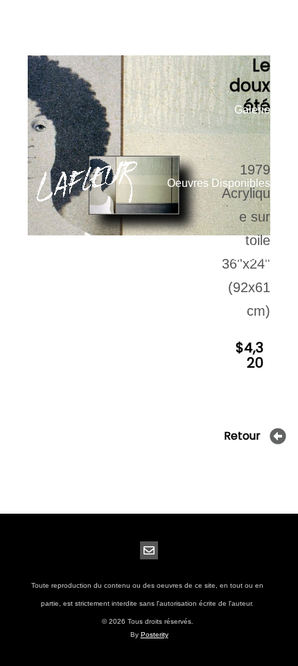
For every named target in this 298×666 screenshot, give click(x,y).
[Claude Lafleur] (87, 183)
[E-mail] (149, 550)
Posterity (154, 634)
